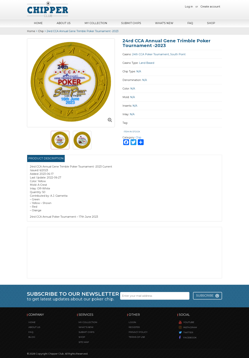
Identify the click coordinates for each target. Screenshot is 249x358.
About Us (64, 23)
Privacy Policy (138, 332)
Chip (41, 31)
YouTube (188, 322)
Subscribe (205, 295)
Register (134, 327)
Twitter (188, 332)
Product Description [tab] (46, 158)
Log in (189, 6)
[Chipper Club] (47, 9)
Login (132, 322)
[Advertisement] (124, 252)
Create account (210, 6)
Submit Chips (131, 23)
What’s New (164, 23)
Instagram (190, 327)
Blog (31, 337)
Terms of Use (137, 337)
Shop (211, 23)
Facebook (190, 337)
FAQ (190, 23)
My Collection (96, 23)
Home (38, 23)
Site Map (84, 342)
